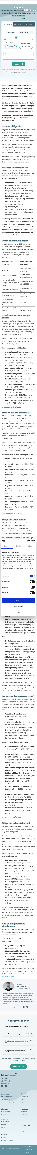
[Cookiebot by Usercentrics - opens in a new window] (27, 541)
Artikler (22, 1099)
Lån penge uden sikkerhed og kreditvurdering (5, 1119)
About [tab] (30, 546)
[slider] (16, 38)
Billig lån (3, 1137)
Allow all (18, 600)
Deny (18, 612)
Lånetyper (4, 1109)
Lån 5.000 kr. (24, 1115)
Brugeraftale (28, 1147)
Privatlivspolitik (29, 1149)
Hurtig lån (3, 1115)
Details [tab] (18, 546)
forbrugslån (19, 836)
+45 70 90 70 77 (5, 1099)
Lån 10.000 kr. (24, 1118)
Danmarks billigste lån (7, 1140)
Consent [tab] (6, 546)
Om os (22, 1131)
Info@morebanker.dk (6, 1096)
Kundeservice (24, 1096)
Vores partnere (25, 1128)
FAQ (22, 1103)
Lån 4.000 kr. (24, 1111)
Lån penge (4, 1134)
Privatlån (3, 1128)
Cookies (27, 1152)
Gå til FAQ (17, 1066)
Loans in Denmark (6, 1111)
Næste (16, 64)
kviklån (29, 836)
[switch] (32, 581)
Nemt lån (3, 1124)
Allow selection (18, 606)
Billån (2, 1131)
